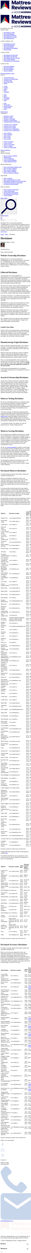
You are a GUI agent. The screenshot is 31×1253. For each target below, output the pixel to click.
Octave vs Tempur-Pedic (10, 147)
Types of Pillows (8, 195)
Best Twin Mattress (9, 69)
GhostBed (6, 92)
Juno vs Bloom (7, 133)
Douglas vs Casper (8, 116)
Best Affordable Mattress (10, 35)
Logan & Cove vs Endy (10, 126)
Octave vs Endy (8, 143)
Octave (8, 82)
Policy (6, 234)
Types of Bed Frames (9, 191)
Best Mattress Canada (9, 32)
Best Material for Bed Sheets (11, 194)
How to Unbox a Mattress (10, 168)
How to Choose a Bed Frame (11, 189)
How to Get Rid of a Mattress (11, 173)
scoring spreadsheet (11, 447)
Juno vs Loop (7, 137)
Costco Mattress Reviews (10, 161)
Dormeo (6, 87)
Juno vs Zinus (7, 139)
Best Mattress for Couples (10, 37)
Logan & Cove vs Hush (10, 127)
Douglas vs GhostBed (9, 119)
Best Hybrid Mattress (9, 45)
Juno (8, 80)
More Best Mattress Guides (7, 73)
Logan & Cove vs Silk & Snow (12, 130)
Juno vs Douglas (8, 134)
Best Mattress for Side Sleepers (11, 61)
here (6, 853)
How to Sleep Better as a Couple (12, 179)
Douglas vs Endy (8, 117)
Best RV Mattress (8, 70)
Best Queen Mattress (9, 66)
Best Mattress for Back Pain (11, 55)
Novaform (6, 99)
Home (2, 234)
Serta (5, 103)
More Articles (4, 198)
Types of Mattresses (9, 158)
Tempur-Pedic (7, 107)
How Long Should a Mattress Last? (13, 167)
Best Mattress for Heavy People (12, 58)
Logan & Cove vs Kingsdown (11, 129)
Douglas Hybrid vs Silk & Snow (12, 121)
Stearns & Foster (8, 106)
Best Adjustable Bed (9, 38)
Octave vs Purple (8, 146)
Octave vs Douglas (8, 141)
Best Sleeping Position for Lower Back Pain (15, 181)
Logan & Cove (11, 79)
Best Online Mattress (9, 34)
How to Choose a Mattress (10, 155)
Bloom (5, 83)
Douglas (9, 77)
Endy (5, 90)
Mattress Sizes (7, 157)
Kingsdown (7, 97)
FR (1, 218)
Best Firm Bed (7, 49)
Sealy (5, 100)
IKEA (5, 96)
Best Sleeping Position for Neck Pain (13, 182)
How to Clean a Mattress (10, 170)
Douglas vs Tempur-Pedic (10, 120)
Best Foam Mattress (9, 46)
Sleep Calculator (8, 178)
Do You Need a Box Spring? (11, 192)
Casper (5, 86)
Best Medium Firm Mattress (11, 48)
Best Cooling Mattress (9, 59)
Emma (5, 89)
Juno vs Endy (7, 136)
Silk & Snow (7, 104)
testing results (4, 416)
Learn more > (4, 231)
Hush (5, 94)
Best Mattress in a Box (9, 44)
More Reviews (4, 111)
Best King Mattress (8, 68)
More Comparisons (5, 150)
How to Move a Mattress (10, 171)
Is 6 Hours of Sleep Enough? (11, 184)
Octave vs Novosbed (9, 144)
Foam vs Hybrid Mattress (10, 160)
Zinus (5, 109)
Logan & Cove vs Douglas (10, 124)
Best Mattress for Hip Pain (10, 56)
